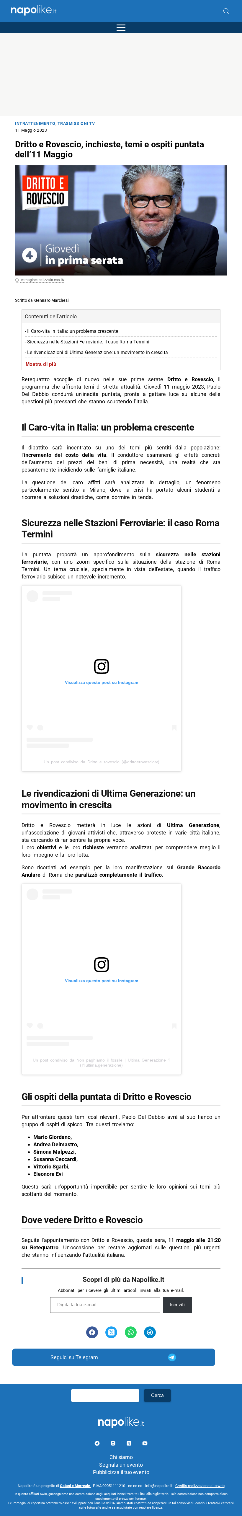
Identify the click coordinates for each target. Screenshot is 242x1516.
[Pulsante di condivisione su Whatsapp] (131, 1332)
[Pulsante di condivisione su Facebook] (92, 1332)
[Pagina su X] (130, 1444)
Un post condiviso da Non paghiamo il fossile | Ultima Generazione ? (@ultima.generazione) (101, 1062)
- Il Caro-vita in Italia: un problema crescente (71, 331)
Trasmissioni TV (76, 123)
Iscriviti (177, 1305)
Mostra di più (41, 364)
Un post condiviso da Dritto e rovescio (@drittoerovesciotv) (101, 761)
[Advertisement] (121, 74)
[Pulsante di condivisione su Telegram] (150, 1332)
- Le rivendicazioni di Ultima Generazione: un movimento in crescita (96, 352)
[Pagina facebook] (98, 1444)
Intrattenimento (35, 123)
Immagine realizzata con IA (42, 280)
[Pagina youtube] (145, 1444)
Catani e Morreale (75, 1486)
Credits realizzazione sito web (200, 1486)
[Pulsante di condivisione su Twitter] (111, 1332)
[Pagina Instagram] (114, 1444)
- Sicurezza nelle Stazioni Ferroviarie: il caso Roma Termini (87, 342)
